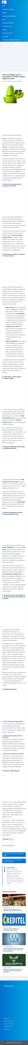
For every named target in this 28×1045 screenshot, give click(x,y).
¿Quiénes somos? (8, 1026)
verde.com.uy (15, 245)
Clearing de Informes (7, 23)
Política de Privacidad (9, 1023)
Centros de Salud (6, 33)
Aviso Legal (6, 1018)
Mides (4, 12)
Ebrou (3, 19)
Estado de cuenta (9, 845)
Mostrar (11, 839)
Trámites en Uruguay (7, 9)
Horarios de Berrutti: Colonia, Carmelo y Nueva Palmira (13, 854)
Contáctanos (7, 1029)
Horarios (4, 29)
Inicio (3, 6)
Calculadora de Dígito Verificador (11, 40)
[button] (17, 2)
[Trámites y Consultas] (4, 2)
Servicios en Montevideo (9, 16)
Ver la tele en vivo (7, 26)
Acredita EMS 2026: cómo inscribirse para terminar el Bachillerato (12, 860)
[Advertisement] (14, 57)
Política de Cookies (8, 1021)
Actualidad (5, 36)
